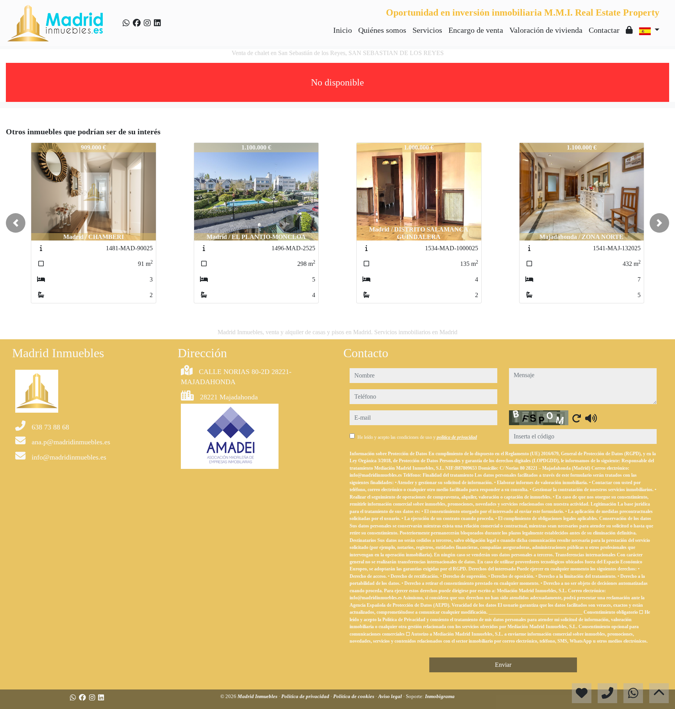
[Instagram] (147, 23)
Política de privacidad (305, 696)
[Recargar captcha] (576, 418)
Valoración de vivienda (545, 30)
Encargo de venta (475, 30)
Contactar (604, 30)
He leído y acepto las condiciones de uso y (417, 437)
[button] (15, 223)
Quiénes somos (382, 30)
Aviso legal (390, 696)
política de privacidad (457, 437)
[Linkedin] (157, 23)
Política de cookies (354, 696)
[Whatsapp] (126, 23)
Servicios (427, 30)
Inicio (342, 30)
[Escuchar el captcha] (591, 418)
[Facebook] (137, 23)
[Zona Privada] (629, 30)
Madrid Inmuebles (258, 696)
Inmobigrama (440, 696)
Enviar (503, 664)
